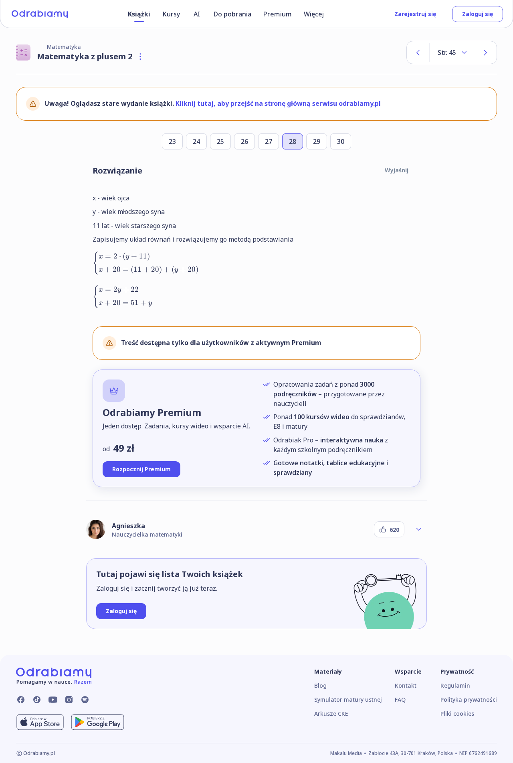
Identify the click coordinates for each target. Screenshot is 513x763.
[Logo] (39, 14)
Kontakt (405, 685)
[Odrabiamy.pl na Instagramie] (69, 699)
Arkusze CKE (331, 713)
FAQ (400, 699)
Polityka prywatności (468, 699)
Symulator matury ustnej (348, 699)
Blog (320, 685)
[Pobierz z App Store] (40, 722)
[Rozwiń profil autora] (419, 529)
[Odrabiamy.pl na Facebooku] (21, 699)
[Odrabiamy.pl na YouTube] (53, 699)
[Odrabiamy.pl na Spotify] (85, 699)
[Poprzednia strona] (418, 52)
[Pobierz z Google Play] (98, 722)
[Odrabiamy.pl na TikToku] (37, 699)
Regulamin (455, 685)
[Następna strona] (485, 52)
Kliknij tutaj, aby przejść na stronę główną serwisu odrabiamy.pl (278, 103)
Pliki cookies (457, 713)
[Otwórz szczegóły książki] (140, 56)
